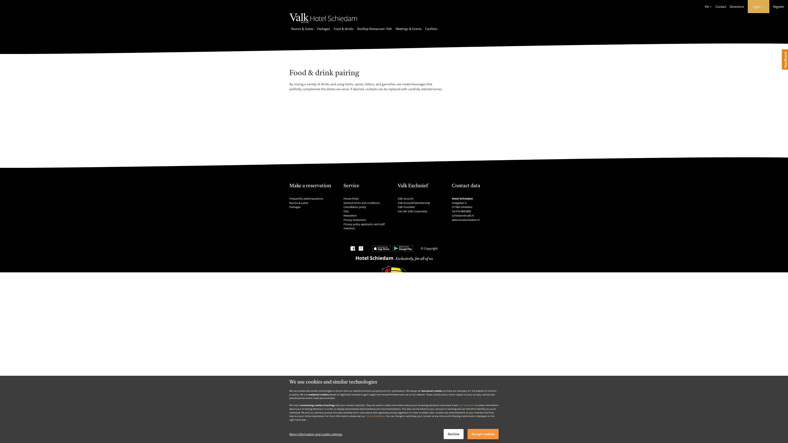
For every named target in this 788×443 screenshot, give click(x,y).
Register (778, 7)
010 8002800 (463, 211)
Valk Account (405, 198)
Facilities (431, 29)
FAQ (346, 211)
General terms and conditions (362, 203)
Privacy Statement (355, 220)
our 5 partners (467, 405)
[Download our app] (381, 248)
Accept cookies (483, 434)
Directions (737, 7)
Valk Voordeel (406, 207)
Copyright (430, 248)
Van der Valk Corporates (412, 211)
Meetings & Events (408, 29)
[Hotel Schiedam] (323, 23)
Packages (323, 29)
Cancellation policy (355, 207)
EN (707, 7)
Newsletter (350, 215)
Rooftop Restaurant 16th (374, 29)
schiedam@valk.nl (463, 215)
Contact (720, 7)
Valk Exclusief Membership (414, 203)
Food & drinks (344, 29)
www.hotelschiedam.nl (466, 220)
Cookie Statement (375, 416)
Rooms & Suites (302, 29)
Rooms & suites (298, 203)
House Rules (351, 198)
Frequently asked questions (306, 198)
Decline (453, 434)
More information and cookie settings (315, 434)
